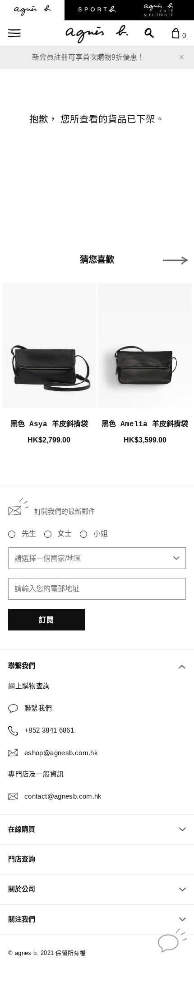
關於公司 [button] (21, 889)
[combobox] (96, 558)
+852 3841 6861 (49, 730)
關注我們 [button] (21, 919)
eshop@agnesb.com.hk (61, 753)
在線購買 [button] (21, 829)
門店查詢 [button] (21, 859)
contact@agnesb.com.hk (63, 796)
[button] (175, 260)
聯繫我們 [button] (21, 665)
